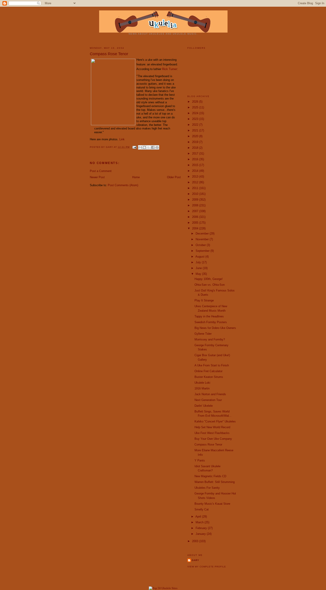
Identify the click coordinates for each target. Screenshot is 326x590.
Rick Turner (169, 69)
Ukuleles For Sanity (207, 487)
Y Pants (199, 460)
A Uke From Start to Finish (211, 365)
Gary (110, 147)
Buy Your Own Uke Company (213, 438)
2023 (195, 119)
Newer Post (97, 177)
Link (122, 139)
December (203, 233)
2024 (195, 113)
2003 (195, 541)
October (201, 245)
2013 (195, 176)
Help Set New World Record (212, 427)
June (199, 268)
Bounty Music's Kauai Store (212, 503)
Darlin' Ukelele (203, 405)
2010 (195, 193)
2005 (195, 222)
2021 (195, 130)
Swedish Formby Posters (210, 322)
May (199, 273)
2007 (195, 211)
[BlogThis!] (144, 147)
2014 (195, 170)
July (199, 262)
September (203, 250)
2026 (195, 101)
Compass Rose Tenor (208, 444)
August (200, 256)
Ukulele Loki (202, 382)
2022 (195, 124)
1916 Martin (202, 388)
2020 (195, 136)
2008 (195, 205)
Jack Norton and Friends (210, 394)
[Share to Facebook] (153, 147)
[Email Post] (134, 147)
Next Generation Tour (208, 400)
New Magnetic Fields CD (210, 476)
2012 (195, 182)
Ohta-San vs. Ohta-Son (209, 284)
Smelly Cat (201, 509)
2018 (195, 147)
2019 (195, 142)
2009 (195, 199)
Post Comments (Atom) (123, 185)
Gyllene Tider (203, 333)
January (201, 533)
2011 (195, 188)
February (202, 528)
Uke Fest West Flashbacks (212, 433)
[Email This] (140, 147)
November (203, 239)
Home (136, 177)
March (200, 522)
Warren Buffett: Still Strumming (214, 482)
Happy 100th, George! (208, 279)
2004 (195, 228)
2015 (195, 165)
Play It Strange (204, 300)
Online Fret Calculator (208, 371)
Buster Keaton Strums (208, 377)
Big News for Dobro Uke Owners (215, 328)
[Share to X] (148, 147)
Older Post (174, 177)
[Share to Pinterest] (157, 147)
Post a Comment (101, 171)
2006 (195, 217)
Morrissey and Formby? (209, 339)
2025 (195, 107)
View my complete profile (206, 566)
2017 (195, 153)
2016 (195, 159)
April (198, 516)
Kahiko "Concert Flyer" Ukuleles (215, 421)
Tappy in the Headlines (209, 316)
